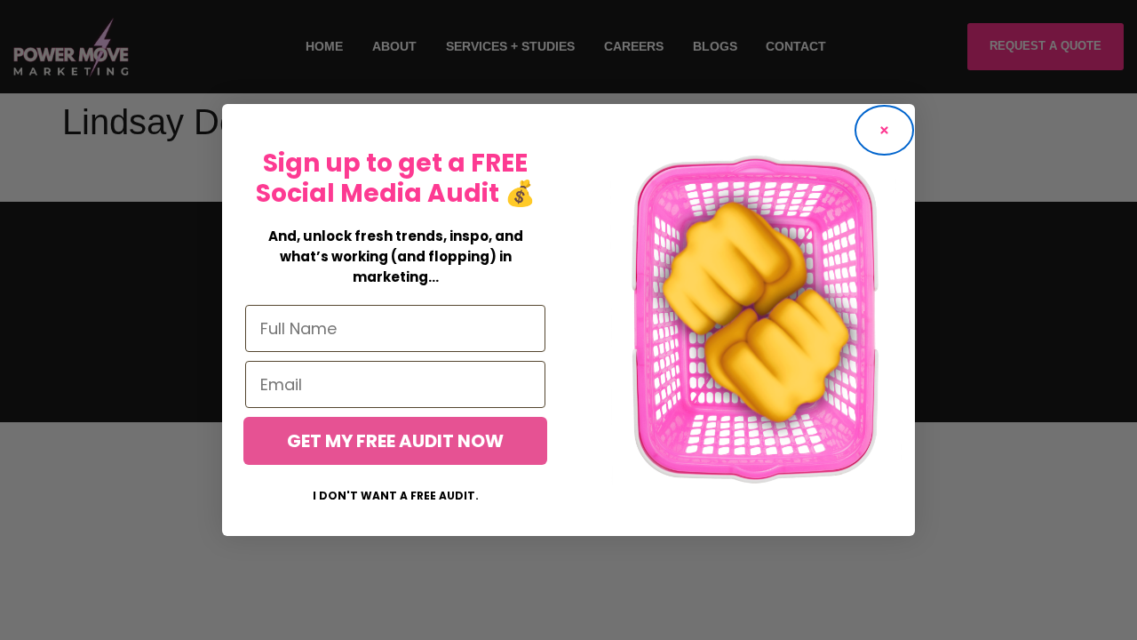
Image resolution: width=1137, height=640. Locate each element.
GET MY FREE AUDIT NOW (395, 440)
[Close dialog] (884, 130)
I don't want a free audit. (396, 495)
